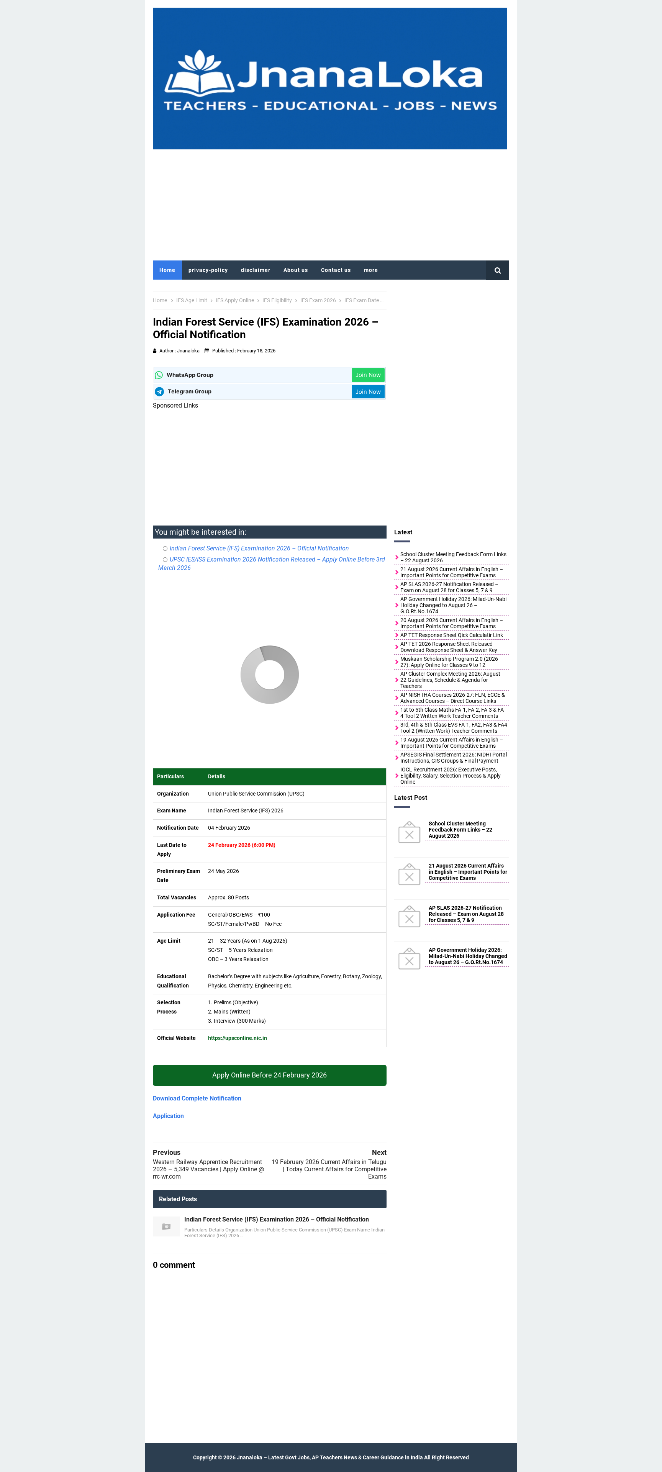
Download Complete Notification (197, 1098)
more (371, 270)
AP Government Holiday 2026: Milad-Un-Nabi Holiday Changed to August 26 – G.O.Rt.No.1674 (453, 605)
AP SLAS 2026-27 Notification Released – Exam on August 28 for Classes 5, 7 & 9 (449, 587)
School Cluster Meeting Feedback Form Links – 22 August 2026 (453, 557)
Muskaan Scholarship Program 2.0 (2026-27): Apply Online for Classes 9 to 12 (450, 662)
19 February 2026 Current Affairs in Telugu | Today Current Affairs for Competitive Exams (329, 1169)
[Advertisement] (331, 203)
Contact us (336, 270)
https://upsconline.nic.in (237, 1038)
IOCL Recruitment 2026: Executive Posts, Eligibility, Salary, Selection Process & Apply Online (450, 775)
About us (295, 270)
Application (168, 1116)
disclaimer (255, 270)
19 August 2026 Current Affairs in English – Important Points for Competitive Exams (451, 743)
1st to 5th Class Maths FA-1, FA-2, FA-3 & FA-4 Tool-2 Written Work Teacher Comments (452, 713)
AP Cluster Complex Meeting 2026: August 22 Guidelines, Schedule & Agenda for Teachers (450, 680)
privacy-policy (208, 270)
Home (167, 270)
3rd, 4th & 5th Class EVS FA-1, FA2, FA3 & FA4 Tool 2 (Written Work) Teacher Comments (453, 728)
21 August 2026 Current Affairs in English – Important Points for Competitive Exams (451, 572)
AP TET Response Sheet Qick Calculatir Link (451, 635)
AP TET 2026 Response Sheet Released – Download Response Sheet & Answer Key (448, 647)
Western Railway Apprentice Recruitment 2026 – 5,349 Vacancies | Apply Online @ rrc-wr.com (208, 1169)
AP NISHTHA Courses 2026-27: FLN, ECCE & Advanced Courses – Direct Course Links (452, 698)
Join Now (368, 374)
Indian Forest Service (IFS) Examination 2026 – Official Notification (259, 548)
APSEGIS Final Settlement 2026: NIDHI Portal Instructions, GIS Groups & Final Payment (453, 758)
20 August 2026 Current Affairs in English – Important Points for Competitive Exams (451, 623)
